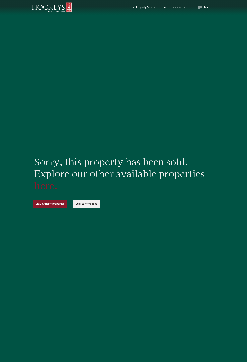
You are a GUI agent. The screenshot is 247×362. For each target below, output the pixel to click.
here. (46, 185)
